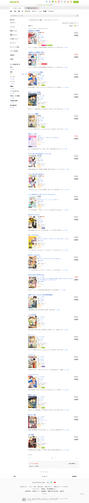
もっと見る (12, 69)
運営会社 (62, 491)
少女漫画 (39, 34)
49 (42, 424)
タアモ (49, 199)
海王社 (42, 78)
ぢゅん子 (41, 35)
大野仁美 (55, 258)
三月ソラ (48, 238)
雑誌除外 (72, 23)
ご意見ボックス (56, 486)
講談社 (42, 139)
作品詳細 (76, 35)
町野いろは (57, 199)
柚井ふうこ (63, 238)
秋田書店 (42, 37)
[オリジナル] (27, 11)
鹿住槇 (53, 278)
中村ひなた (52, 238)
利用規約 (43, 489)
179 (43, 364)
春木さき (57, 137)
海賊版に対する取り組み (53, 491)
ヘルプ (30, 486)
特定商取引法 (28, 491)
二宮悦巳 (64, 278)
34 (42, 304)
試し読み (76, 32)
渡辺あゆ (41, 137)
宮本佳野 (42, 279)
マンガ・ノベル (17, 8)
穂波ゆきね (57, 278)
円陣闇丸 (50, 278)
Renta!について (23, 486)
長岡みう (59, 238)
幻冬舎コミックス (44, 420)
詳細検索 (74, 476)
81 (42, 284)
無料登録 (76, 2)
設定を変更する (72, 463)
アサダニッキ (45, 199)
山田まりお (46, 279)
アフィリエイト (36, 489)
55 (42, 386)
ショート (32, 8)
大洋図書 (42, 439)
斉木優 (44, 238)
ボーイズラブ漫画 (40, 75)
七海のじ (67, 238)
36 (42, 185)
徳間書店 (42, 281)
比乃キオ (55, 238)
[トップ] (13, 2)
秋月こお (41, 278)
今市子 (47, 278)
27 (42, 206)
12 (42, 245)
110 (43, 406)
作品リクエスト (48, 486)
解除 (26, 74)
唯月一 (44, 278)
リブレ (42, 320)
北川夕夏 (54, 137)
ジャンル (51, 11)
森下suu (41, 199)
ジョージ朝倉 (45, 137)
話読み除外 (64, 23)
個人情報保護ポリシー (51, 489)
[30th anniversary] (17, 2)
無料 (76, 54)
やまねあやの (51, 279)
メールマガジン (65, 486)
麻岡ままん (59, 258)
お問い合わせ (40, 486)
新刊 (15, 476)
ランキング (44, 476)
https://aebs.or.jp (29, 500)
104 (43, 324)
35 (42, 142)
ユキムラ (55, 279)
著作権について (36, 491)
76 (42, 446)
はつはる (48, 258)
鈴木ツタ (67, 278)
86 (42, 346)
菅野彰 (61, 278)
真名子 (52, 258)
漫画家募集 (43, 491)
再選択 (23, 74)
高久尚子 (71, 278)
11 (42, 265)
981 (43, 226)
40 (42, 165)
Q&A (35, 486)
